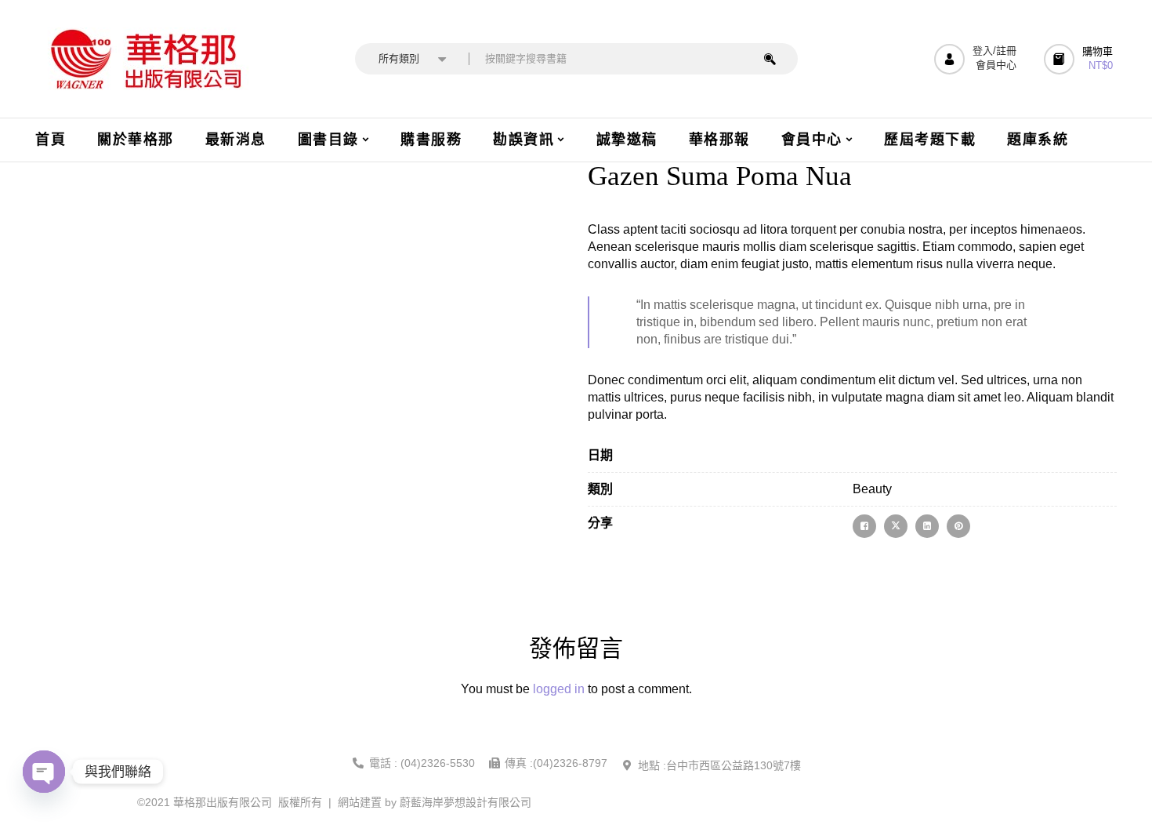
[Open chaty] (44, 771)
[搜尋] (770, 58)
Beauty (872, 489)
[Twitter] (895, 526)
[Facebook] (864, 526)
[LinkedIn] (927, 526)
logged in (559, 689)
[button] (1080, 59)
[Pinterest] (958, 526)
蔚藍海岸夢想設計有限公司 (465, 802)
